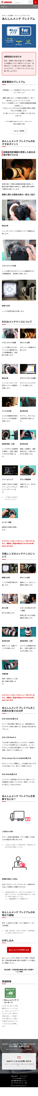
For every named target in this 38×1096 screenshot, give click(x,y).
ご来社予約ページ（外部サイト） (19, 899)
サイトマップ (23, 1076)
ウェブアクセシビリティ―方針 (19, 1083)
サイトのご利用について (19, 1078)
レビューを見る (19, 131)
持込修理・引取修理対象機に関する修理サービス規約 (19, 970)
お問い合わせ (14, 1076)
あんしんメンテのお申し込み (19, 950)
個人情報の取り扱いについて (19, 1080)
